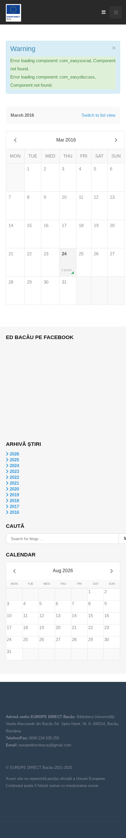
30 (46, 282)
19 (96, 225)
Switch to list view (98, 115)
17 (64, 225)
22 (29, 253)
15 (29, 225)
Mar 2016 (66, 139)
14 (10, 225)
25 (81, 253)
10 (64, 197)
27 (112, 253)
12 (96, 197)
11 (81, 197)
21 (10, 253)
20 (112, 225)
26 (96, 253)
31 (64, 282)
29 (29, 282)
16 (46, 225)
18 (81, 225)
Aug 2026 (63, 570)
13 (112, 197)
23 (46, 253)
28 (10, 282)
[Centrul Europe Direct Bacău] (13, 13)
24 (66, 261)
